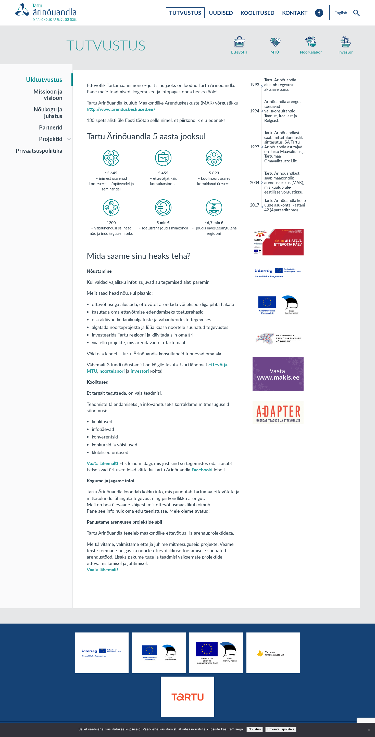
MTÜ (92, 371)
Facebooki (202, 469)
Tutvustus (185, 12)
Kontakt (295, 12)
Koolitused (257, 12)
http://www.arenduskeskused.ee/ (121, 109)
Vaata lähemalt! (102, 463)
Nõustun (254, 729)
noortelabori (112, 371)
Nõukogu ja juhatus (48, 112)
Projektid (50, 139)
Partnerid (50, 127)
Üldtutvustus (44, 79)
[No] (368, 729)
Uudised (221, 12)
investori (140, 371)
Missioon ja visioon (47, 94)
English (340, 12)
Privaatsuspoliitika (39, 150)
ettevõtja (218, 364)
